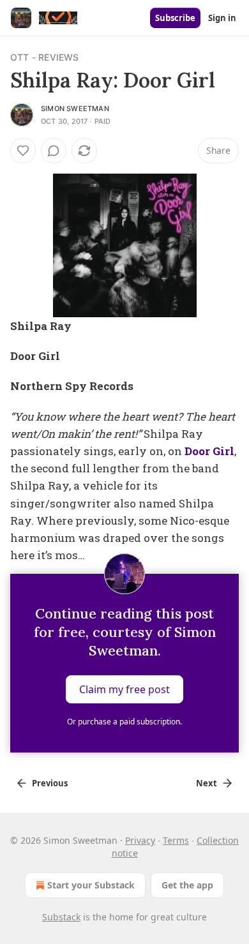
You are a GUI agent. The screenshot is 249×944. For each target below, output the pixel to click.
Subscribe (175, 18)
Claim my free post (124, 689)
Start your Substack (91, 885)
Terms (176, 840)
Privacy (140, 840)
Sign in (222, 18)
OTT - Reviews (44, 57)
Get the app (187, 885)
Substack (61, 917)
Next (206, 783)
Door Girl (209, 451)
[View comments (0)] (53, 150)
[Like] (23, 150)
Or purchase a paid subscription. (124, 721)
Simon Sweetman (75, 108)
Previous (50, 783)
